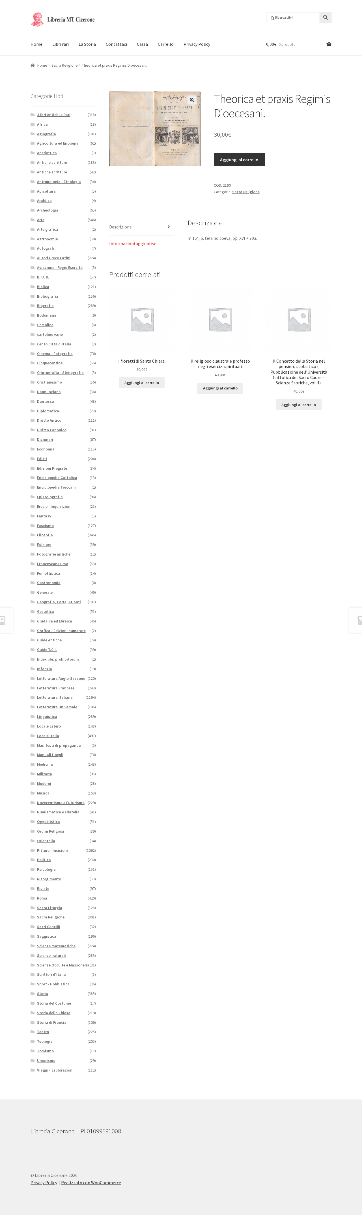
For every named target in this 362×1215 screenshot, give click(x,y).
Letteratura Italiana (55, 697)
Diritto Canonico (51, 429)
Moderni (44, 783)
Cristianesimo (49, 382)
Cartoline (45, 324)
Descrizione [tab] (120, 227)
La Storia (87, 44)
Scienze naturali (51, 955)
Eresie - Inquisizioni (54, 506)
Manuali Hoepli (50, 754)
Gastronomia (49, 582)
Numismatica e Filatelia (58, 812)
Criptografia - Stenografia (60, 372)
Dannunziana (49, 391)
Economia (46, 449)
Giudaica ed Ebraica (54, 621)
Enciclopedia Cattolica (57, 477)
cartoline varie (50, 334)
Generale (45, 592)
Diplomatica (48, 410)
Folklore (44, 544)
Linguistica (47, 716)
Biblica (43, 286)
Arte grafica (47, 229)
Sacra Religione (64, 65)
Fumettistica (48, 573)
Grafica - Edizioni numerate (61, 630)
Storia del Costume (54, 1003)
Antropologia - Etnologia (59, 181)
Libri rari (60, 44)
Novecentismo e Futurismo (61, 802)
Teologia (45, 1041)
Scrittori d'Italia (51, 974)
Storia (42, 993)
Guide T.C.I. (47, 649)
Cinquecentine (50, 362)
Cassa (142, 44)
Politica (44, 859)
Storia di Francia (51, 1022)
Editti (42, 458)
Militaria (44, 773)
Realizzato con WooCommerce (91, 1182)
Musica (43, 793)
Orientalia (46, 840)
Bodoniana (46, 315)
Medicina (45, 764)
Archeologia (47, 210)
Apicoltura (46, 191)
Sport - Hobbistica (53, 984)
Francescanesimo (52, 563)
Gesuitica (45, 611)
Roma (42, 898)
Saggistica (46, 936)
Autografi (45, 248)
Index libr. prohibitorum (58, 659)
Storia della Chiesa (53, 1012)
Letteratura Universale (57, 706)
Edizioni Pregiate (52, 468)
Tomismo (45, 1050)
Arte (40, 219)
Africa (42, 124)
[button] (192, 99)
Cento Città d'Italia (54, 344)
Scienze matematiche (56, 945)
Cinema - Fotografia (55, 353)
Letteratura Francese (55, 688)
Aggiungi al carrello (239, 159)
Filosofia (45, 534)
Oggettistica (48, 821)
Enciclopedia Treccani (56, 487)
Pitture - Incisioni (52, 850)
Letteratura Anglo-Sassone (61, 678)
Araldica (44, 200)
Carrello (166, 44)
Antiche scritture (52, 162)
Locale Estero (49, 726)
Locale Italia (48, 735)
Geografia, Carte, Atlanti (59, 601)
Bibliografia (47, 296)
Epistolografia (50, 496)
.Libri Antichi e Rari (53, 114)
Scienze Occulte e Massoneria (63, 965)
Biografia (45, 305)
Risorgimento (49, 878)
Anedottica (47, 152)
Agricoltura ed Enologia (58, 143)
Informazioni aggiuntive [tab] (132, 243)
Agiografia (46, 133)
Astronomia (47, 238)
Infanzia (44, 668)
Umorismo (46, 1060)
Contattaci (116, 44)
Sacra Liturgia (49, 907)
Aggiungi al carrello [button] (141, 382)
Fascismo (45, 525)
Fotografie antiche (53, 554)
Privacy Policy (197, 44)
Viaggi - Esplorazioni (55, 1070)
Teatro (43, 1031)
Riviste (43, 888)
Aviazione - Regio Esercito (60, 267)
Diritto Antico (49, 420)
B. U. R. (43, 277)
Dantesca (45, 401)
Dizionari (45, 439)
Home (36, 44)
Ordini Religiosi (50, 831)
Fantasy (44, 516)
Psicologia (46, 869)
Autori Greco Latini (53, 257)
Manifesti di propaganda (59, 745)
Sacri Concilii (48, 926)
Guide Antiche (49, 640)
